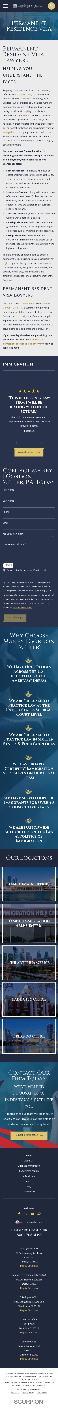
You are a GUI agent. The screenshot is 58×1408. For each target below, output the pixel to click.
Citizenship (26, 99)
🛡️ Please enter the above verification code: (25, 570)
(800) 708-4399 (11, 348)
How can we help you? (14, 544)
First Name (8, 490)
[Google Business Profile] (39, 1214)
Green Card (25, 95)
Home (29, 1156)
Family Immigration (29, 1171)
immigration (29, 304)
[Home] (28, 6)
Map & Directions (29, 1266)
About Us (29, 1161)
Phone (6, 512)
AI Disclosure (29, 1176)
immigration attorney (13, 132)
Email (5, 523)
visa (25, 116)
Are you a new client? (13, 534)
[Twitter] (25, 1214)
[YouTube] (32, 1214)
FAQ (29, 1187)
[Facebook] (19, 1214)
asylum (6, 263)
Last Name (8, 501)
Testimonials (29, 1192)
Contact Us (29, 1182)
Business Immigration (29, 1166)
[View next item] (41, 443)
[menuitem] (15, 1393)
